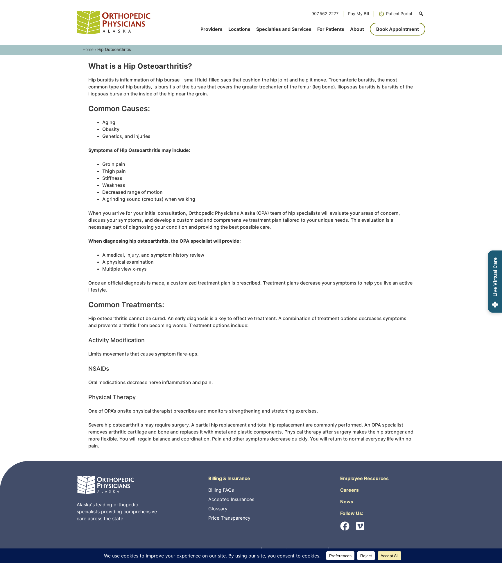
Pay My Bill (358, 13)
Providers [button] (211, 29)
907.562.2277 (324, 13)
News (346, 502)
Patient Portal (399, 13)
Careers (349, 490)
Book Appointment (397, 29)
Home (88, 49)
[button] (421, 13)
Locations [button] (239, 29)
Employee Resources (364, 478)
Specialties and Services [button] (283, 29)
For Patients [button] (330, 29)
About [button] (357, 29)
